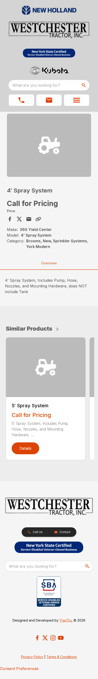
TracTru (65, 620)
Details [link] (25, 448)
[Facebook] (37, 638)
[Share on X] (19, 219)
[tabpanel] (49, 146)
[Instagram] (53, 638)
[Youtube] (61, 638)
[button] (21, 100)
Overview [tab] (49, 263)
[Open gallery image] (49, 145)
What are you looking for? (36, 85)
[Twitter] (45, 638)
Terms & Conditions (61, 657)
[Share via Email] (29, 219)
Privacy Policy (32, 657)
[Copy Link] (38, 219)
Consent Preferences (19, 668)
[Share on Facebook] (10, 219)
